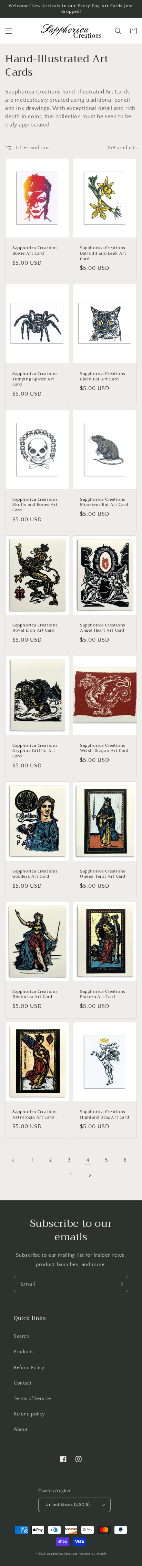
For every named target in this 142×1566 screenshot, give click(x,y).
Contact (22, 1383)
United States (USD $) (67, 1504)
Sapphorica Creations (63, 1553)
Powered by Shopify (93, 1553)
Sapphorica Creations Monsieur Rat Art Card (104, 502)
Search (22, 1336)
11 (70, 1175)
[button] (8, 30)
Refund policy (29, 1414)
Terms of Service (32, 1398)
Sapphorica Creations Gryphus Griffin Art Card (35, 751)
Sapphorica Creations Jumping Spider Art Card (35, 379)
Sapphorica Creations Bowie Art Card (35, 250)
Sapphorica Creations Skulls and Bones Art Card (35, 505)
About (21, 1429)
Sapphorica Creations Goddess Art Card (35, 874)
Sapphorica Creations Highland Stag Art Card (104, 1114)
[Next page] (89, 1175)
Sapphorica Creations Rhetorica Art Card (35, 994)
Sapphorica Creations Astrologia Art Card (35, 1114)
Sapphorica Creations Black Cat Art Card (102, 376)
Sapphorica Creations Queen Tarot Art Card (102, 874)
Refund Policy (29, 1367)
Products (24, 1352)
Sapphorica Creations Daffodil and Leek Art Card (103, 253)
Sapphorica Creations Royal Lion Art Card (35, 628)
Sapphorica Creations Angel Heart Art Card (102, 628)
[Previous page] (13, 1160)
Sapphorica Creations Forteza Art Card (102, 994)
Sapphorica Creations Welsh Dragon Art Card (104, 748)
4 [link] (88, 1160)
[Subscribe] (120, 1284)
